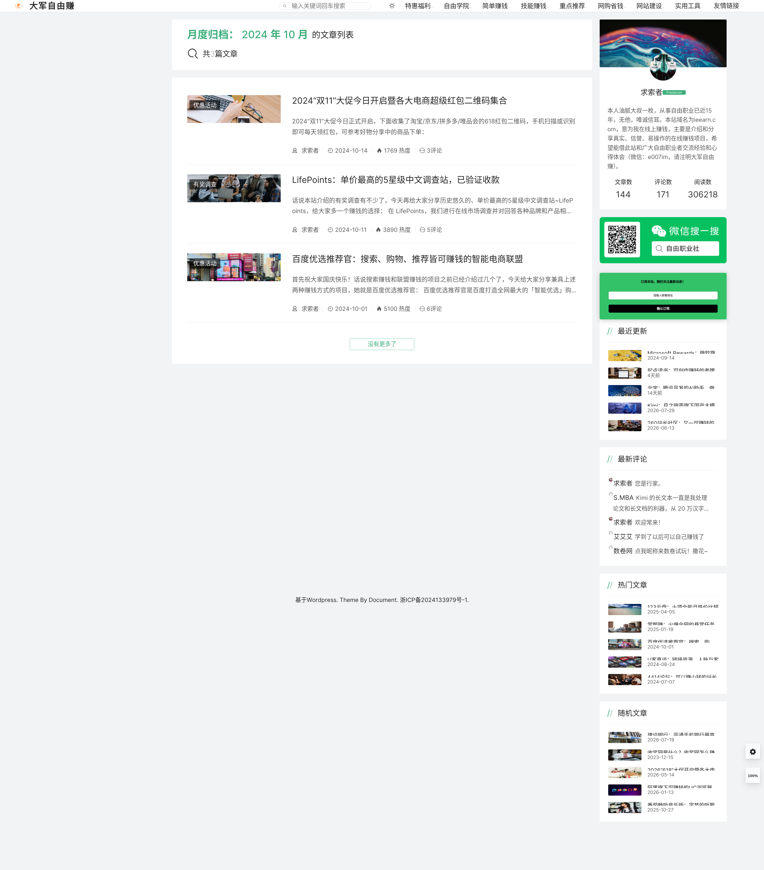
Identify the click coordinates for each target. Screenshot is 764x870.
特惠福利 (418, 6)
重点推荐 (572, 6)
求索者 (309, 150)
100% (753, 776)
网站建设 (649, 6)
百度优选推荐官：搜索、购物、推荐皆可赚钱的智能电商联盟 (407, 259)
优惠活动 (204, 105)
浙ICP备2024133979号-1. (434, 599)
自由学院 (456, 6)
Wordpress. (322, 599)
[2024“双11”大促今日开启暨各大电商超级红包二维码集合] (234, 124)
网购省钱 (610, 6)
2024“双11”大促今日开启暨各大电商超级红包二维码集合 (399, 100)
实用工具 (688, 6)
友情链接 (726, 6)
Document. (384, 599)
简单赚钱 (495, 6)
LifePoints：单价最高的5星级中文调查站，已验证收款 (396, 180)
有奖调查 (204, 184)
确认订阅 (663, 308)
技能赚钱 (533, 6)
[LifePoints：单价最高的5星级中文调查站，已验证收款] (234, 203)
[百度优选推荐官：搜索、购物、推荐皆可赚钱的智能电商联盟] (234, 282)
